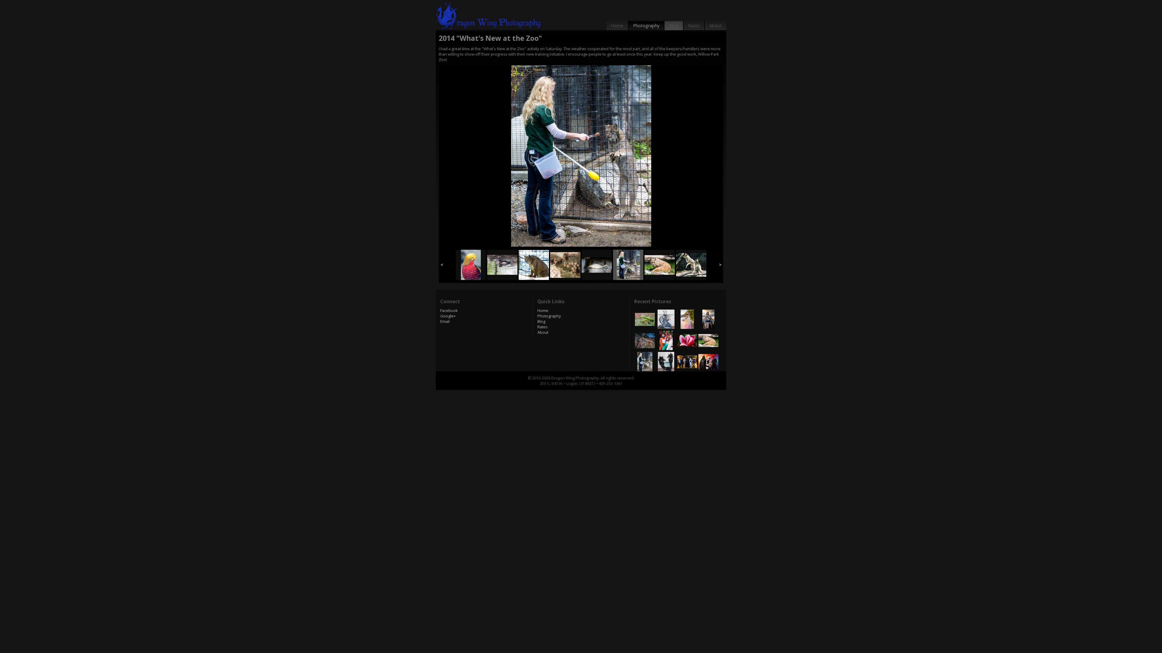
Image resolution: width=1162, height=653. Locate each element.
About (715, 25)
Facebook (449, 310)
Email (445, 321)
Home (617, 25)
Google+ (448, 316)
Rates (694, 25)
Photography (646, 25)
